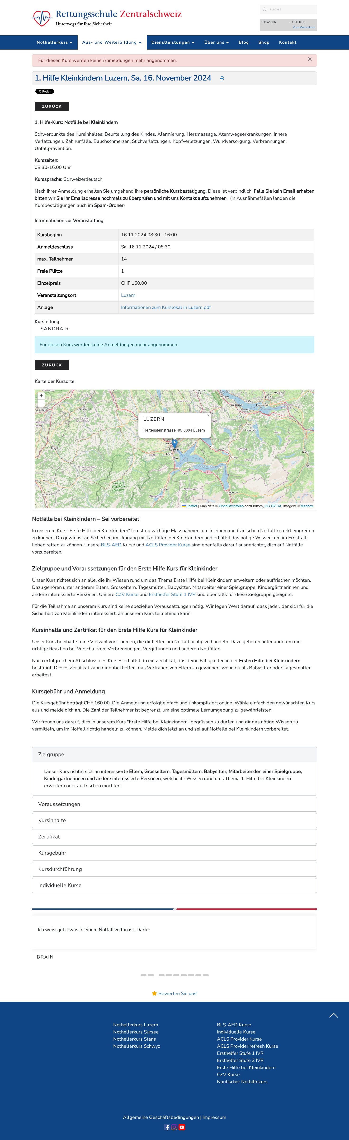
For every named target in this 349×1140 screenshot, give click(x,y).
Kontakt (288, 42)
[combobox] (288, 9)
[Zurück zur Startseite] (107, 17)
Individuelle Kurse (236, 1032)
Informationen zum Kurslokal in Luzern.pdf (166, 307)
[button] (175, 444)
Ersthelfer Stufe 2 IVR (240, 1060)
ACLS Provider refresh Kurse (247, 1046)
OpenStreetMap (231, 505)
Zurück (52, 106)
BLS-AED (111, 545)
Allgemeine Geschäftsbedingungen (161, 1117)
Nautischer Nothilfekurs (242, 1082)
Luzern (128, 295)
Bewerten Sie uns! (178, 993)
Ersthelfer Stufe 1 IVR (172, 594)
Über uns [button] (214, 42)
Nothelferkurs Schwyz (136, 1046)
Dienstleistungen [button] (170, 42)
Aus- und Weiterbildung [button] (109, 42)
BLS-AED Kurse (234, 1025)
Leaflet (191, 505)
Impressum (214, 1117)
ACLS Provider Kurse (168, 545)
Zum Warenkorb (304, 27)
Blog (244, 42)
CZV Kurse (127, 594)
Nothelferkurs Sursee (136, 1032)
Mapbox (307, 505)
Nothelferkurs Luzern (135, 1025)
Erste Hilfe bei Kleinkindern (246, 1067)
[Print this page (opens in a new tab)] (222, 78)
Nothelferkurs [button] (52, 42)
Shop (264, 42)
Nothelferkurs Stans (134, 1039)
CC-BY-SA (273, 505)
